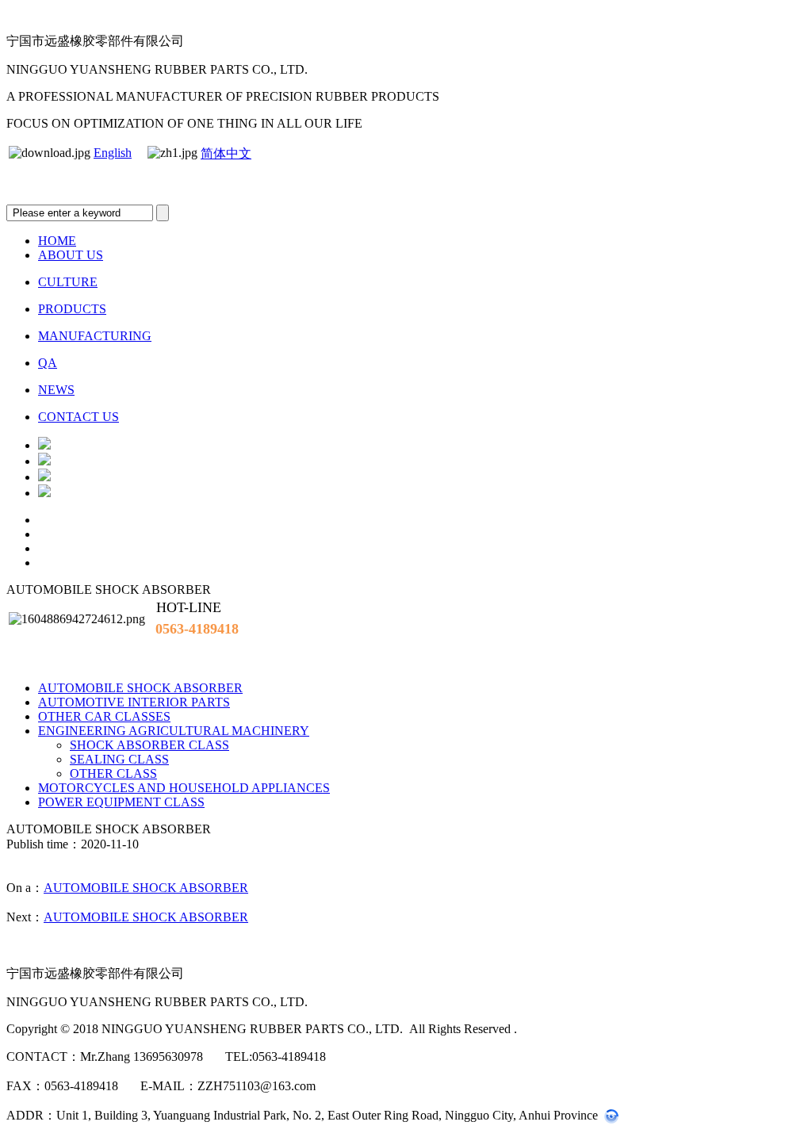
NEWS (56, 389)
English (113, 152)
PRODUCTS (72, 309)
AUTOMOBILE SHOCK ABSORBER (140, 688)
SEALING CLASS (119, 759)
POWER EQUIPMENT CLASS (121, 802)
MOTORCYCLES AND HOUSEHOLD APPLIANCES (184, 787)
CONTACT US (78, 416)
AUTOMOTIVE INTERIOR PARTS (134, 702)
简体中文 (226, 153)
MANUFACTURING (94, 336)
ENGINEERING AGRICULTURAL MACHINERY (173, 730)
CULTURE (68, 282)
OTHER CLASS (113, 773)
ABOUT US (70, 255)
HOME (57, 240)
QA (47, 362)
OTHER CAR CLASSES (104, 716)
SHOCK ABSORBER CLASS (149, 745)
